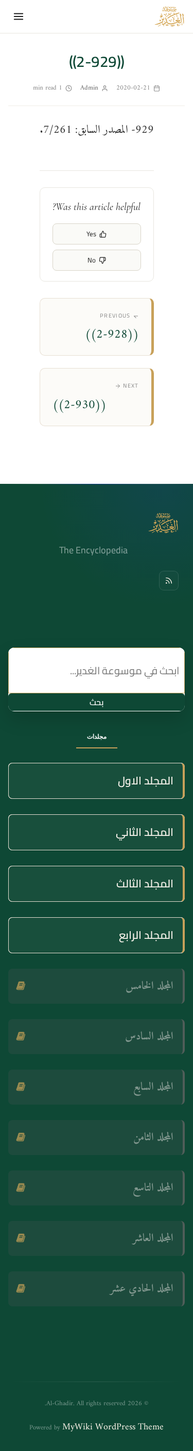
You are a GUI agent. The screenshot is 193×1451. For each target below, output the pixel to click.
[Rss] (169, 580)
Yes (91, 234)
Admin (89, 88)
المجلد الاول (145, 781)
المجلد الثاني (144, 832)
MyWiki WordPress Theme (113, 1427)
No (91, 260)
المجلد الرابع (146, 935)
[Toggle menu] (18, 16)
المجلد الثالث (144, 883)
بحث (96, 702)
